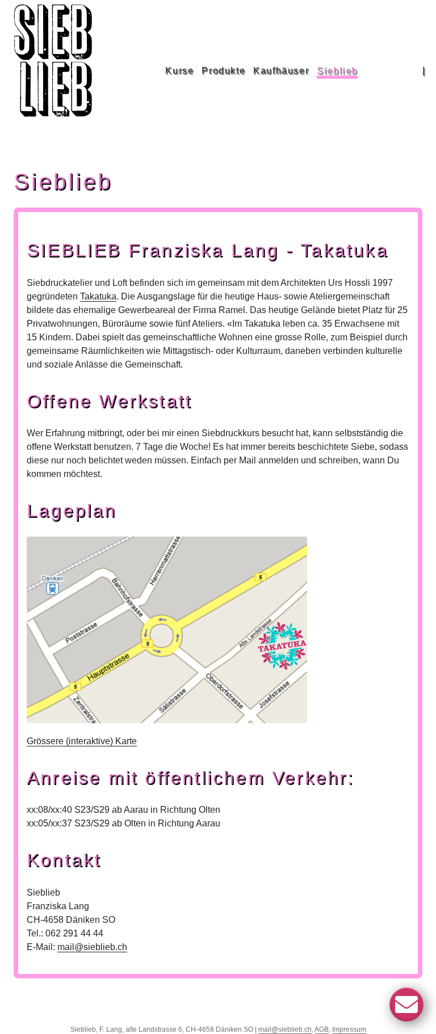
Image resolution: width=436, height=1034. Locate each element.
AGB (322, 1029)
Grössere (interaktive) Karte (82, 741)
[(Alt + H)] (55, 71)
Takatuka (98, 296)
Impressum (349, 1029)
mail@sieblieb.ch (92, 947)
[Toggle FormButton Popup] (406, 1004)
